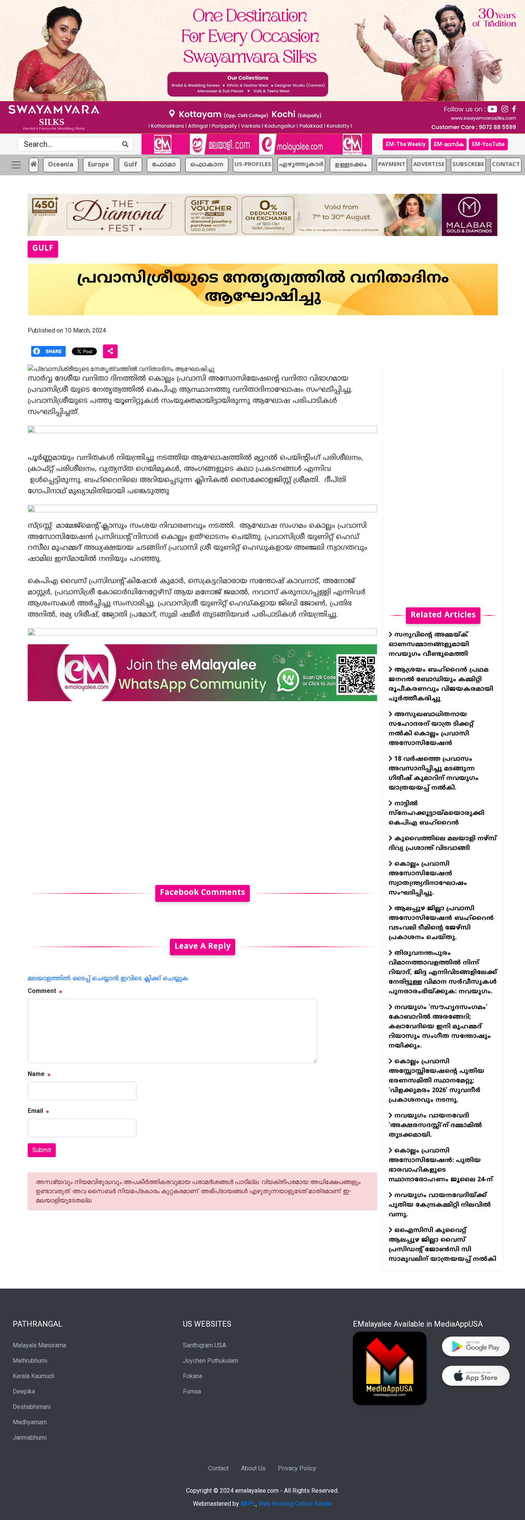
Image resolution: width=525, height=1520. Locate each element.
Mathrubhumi (30, 1360)
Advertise (429, 164)
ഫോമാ (164, 165)
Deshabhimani (32, 1406)
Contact (218, 1468)
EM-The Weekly (405, 144)
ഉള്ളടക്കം (351, 165)
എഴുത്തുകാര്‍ (301, 164)
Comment (42, 990)
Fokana (192, 1376)
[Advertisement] (202, 788)
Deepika (24, 1391)
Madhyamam (30, 1422)
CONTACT (506, 164)
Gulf (130, 165)
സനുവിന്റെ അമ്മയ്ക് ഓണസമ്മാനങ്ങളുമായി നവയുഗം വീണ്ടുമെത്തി (429, 644)
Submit (41, 1150)
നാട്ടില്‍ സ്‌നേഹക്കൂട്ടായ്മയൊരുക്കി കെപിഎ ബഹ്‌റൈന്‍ (436, 813)
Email (35, 1110)
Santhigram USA (204, 1345)
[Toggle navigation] (16, 165)
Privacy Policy (297, 1468)
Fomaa (192, 1391)
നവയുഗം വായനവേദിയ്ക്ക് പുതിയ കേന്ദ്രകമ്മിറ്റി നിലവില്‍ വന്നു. (440, 1205)
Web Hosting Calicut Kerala (294, 1503)
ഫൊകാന (206, 165)
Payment (391, 164)
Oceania (60, 165)
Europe (98, 165)
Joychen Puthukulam (210, 1360)
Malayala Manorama (39, 1345)
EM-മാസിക (449, 144)
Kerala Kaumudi (33, 1376)
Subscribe (468, 164)
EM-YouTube (488, 144)
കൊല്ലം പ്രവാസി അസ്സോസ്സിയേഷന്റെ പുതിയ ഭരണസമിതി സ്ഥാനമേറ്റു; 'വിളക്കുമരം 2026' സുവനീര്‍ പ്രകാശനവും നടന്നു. (436, 1081)
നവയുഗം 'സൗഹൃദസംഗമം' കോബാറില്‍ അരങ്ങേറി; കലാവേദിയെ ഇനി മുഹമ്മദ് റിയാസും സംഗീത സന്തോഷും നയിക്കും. (440, 1027)
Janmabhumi (30, 1437)
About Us (253, 1468)
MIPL (248, 1503)
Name (36, 1074)
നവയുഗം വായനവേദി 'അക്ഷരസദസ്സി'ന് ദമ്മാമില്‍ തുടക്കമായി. (435, 1125)
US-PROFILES (252, 164)
